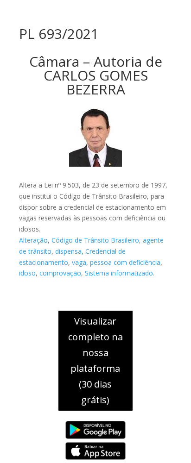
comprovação (60, 273)
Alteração (33, 240)
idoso (27, 273)
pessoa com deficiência (125, 262)
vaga (79, 262)
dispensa (68, 251)
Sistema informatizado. (119, 273)
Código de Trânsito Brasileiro (95, 240)
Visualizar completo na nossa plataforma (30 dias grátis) (95, 360)
